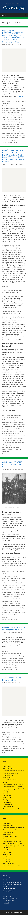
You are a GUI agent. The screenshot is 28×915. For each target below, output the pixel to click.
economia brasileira (8, 115)
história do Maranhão (8, 744)
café (18, 106)
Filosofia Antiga (7, 766)
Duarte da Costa (7, 658)
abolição (6, 106)
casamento (5, 422)
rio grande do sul (20, 135)
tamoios (15, 667)
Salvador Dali (7, 896)
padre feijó (17, 603)
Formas (9, 431)
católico (12, 422)
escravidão (5, 117)
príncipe (19, 445)
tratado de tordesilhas (14, 449)
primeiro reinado (15, 605)
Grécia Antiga (7, 795)
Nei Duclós (6, 903)
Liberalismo (5, 601)
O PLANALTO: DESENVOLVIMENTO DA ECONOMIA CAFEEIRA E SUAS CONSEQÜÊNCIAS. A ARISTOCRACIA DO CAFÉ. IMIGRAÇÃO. (13, 36)
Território (12, 137)
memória (12, 440)
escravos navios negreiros (10, 119)
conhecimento (6, 583)
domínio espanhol (10, 426)
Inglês (19, 599)
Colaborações (7, 878)
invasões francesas (15, 662)
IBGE (15, 124)
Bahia (14, 653)
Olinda (4, 442)
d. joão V (10, 113)
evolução (21, 119)
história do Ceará (18, 741)
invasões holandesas (8, 436)
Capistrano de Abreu (19, 420)
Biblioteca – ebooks (9, 888)
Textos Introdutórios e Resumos (12, 882)
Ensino (13, 415)
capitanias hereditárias (16, 656)
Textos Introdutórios (12, 417)
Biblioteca (7, 101)
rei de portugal (15, 610)
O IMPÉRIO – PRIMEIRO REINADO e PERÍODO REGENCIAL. (12, 464)
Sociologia (6, 800)
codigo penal (6, 580)
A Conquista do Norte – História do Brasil (12, 679)
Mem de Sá (5, 440)
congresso (14, 580)
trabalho (4, 449)
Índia (18, 433)
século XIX (5, 137)
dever (19, 424)
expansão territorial (14, 429)
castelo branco (10, 108)
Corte (8, 585)
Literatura (6, 764)
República (5, 612)
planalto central (13, 133)
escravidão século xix (16, 117)
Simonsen (5, 447)
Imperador (16, 596)
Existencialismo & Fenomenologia (13, 784)
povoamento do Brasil (8, 748)
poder (17, 442)
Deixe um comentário (10, 142)
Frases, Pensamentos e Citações (13, 809)
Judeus (18, 436)
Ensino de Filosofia (8, 891)
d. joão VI (16, 113)
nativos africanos (7, 131)
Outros (6, 651)
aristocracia (13, 106)
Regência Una (6, 610)
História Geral (15, 571)
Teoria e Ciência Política (10, 780)
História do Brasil (16, 101)
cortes (15, 424)
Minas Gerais (12, 128)
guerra (22, 594)
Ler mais (21, 96)
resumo (9, 667)
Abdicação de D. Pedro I (11, 576)
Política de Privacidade (10, 898)
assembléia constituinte (9, 578)
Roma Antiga (7, 797)
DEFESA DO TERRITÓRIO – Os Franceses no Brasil (13, 628)
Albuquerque (8, 653)
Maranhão (5, 438)
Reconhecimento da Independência (12, 608)
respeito (11, 612)
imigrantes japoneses (13, 126)
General (14, 431)
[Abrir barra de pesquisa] (26, 15)
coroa (10, 424)
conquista (5, 424)
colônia (16, 110)
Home (5, 875)
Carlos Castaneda (8, 900)
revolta (16, 612)
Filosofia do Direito (8, 806)
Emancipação (19, 115)
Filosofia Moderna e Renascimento (13, 770)
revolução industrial (8, 135)
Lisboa (23, 436)
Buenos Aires (8, 420)
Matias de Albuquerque (16, 438)
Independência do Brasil (9, 599)
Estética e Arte (7, 804)
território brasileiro (14, 447)
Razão (23, 605)
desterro (11, 587)
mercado (5, 128)
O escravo (16, 131)
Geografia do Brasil (8, 124)
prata (14, 445)
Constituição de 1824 (17, 583)
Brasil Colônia (21, 578)
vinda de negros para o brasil (11, 140)
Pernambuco (10, 442)
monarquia (20, 128)
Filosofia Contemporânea (10, 773)
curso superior (14, 585)
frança (9, 592)
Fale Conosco (7, 880)
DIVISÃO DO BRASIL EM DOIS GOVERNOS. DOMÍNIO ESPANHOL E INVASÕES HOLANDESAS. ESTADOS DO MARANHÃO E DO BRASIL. (13, 156)
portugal (20, 133)
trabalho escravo (20, 137)
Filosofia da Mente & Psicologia (12, 786)
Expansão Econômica (8, 122)
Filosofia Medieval (8, 768)
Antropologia (7, 802)
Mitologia (5, 793)
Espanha (4, 429)
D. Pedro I (5, 587)
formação (18, 122)
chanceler (19, 108)
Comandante (19, 422)
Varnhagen (5, 451)
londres (17, 601)
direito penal (9, 590)
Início (4, 761)
